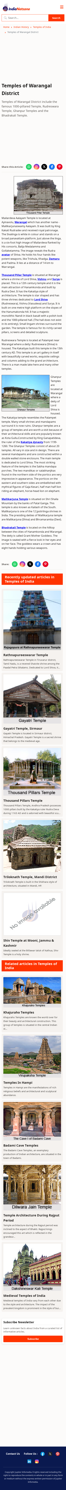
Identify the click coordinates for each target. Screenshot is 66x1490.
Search (56, 17)
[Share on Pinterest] (59, 167)
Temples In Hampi (17, 1082)
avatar (6, 254)
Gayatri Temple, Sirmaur (22, 728)
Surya (56, 279)
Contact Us (13, 1453)
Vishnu (41, 279)
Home (6, 26)
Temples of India (42, 26)
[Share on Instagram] (36, 167)
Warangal (21, 222)
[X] (50, 1453)
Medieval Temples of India (24, 1295)
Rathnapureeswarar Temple (25, 655)
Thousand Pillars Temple (22, 800)
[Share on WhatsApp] (29, 167)
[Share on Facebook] (52, 167)
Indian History (21, 26)
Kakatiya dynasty (32, 442)
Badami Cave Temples (20, 1145)
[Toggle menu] (61, 7)
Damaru (54, 259)
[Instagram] (36, 1461)
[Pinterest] (57, 1453)
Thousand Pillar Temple (17, 275)
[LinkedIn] (29, 1461)
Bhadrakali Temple (14, 527)
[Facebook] (42, 1453)
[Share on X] (44, 167)
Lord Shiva (41, 299)
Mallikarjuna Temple (15, 499)
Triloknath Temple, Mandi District (30, 877)
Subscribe (33, 1339)
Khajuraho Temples (18, 1012)
